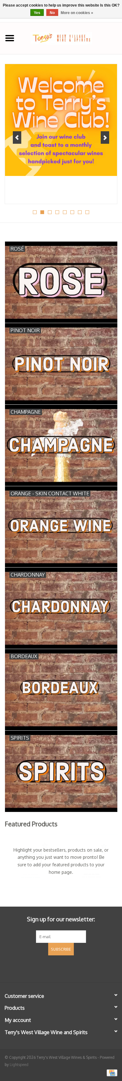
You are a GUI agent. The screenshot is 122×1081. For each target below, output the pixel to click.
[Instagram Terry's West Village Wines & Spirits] (72, 968)
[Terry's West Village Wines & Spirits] (70, 37)
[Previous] (17, 137)
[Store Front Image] (61, 120)
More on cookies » (77, 13)
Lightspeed (19, 1064)
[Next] (105, 137)
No (52, 13)
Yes (37, 13)
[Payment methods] (110, 1072)
